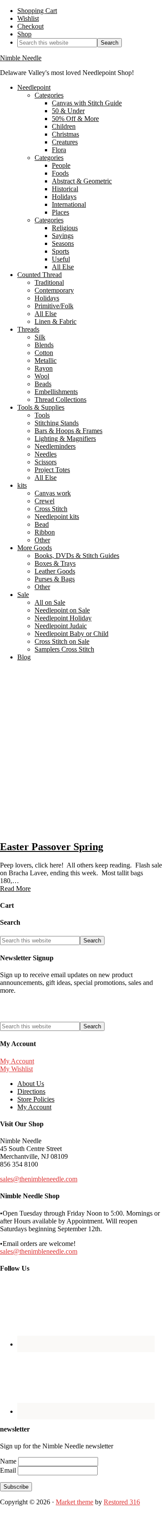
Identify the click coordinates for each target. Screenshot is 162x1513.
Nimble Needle (20, 58)
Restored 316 (122, 1502)
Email (9, 1470)
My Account (17, 1061)
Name (9, 1461)
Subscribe (16, 1487)
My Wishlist (16, 1069)
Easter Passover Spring (51, 846)
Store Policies (35, 1099)
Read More (15, 888)
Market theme (74, 1502)
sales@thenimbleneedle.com (38, 1179)
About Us (30, 1083)
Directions (31, 1091)
